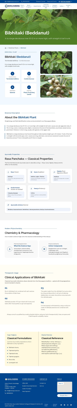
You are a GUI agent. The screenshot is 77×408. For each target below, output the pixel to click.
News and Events (52, 1)
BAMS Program (28, 6)
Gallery (61, 6)
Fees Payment (26, 391)
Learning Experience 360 (46, 6)
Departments (37, 6)
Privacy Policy (46, 405)
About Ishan (22, 6)
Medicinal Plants (13, 48)
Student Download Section (29, 386)
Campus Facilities (54, 6)
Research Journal (40, 1)
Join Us (42, 386)
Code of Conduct (26, 388)
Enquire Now (64, 395)
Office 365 (25, 383)
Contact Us (43, 383)
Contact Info (68, 6)
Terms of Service (55, 405)
